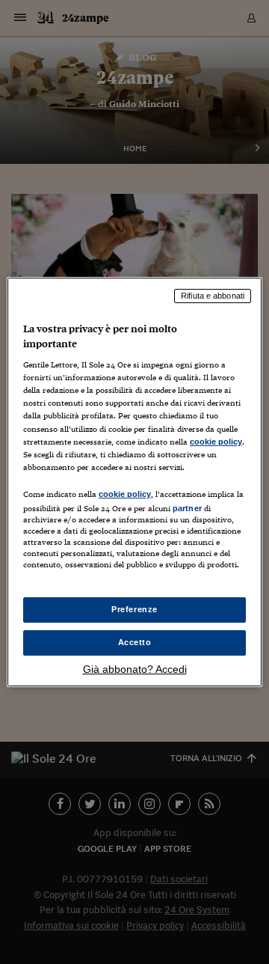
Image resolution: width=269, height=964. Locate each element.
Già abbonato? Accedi (135, 669)
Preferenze (134, 609)
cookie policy (216, 441)
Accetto (135, 642)
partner (187, 508)
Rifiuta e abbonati (212, 295)
